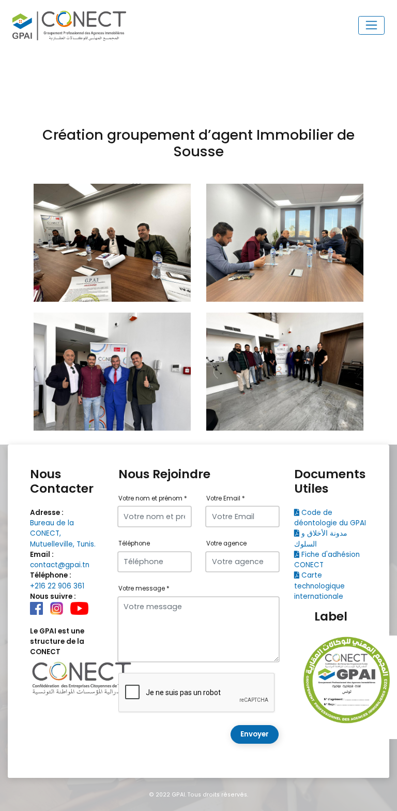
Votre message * (144, 588)
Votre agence (226, 543)
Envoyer (254, 734)
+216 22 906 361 (57, 586)
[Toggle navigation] (371, 25)
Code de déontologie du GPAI (330, 518)
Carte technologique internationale (319, 585)
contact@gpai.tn (59, 565)
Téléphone (134, 543)
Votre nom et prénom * (152, 498)
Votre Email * (225, 498)
